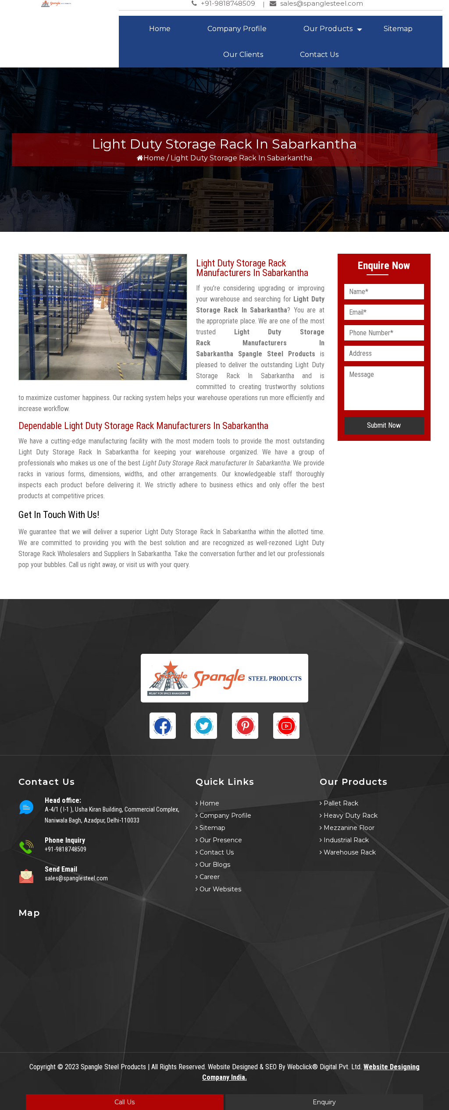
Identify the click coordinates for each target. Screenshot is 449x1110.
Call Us (124, 1102)
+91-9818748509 (65, 849)
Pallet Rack (340, 803)
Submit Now (384, 425)
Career (209, 877)
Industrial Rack (345, 840)
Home (160, 29)
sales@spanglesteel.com (76, 878)
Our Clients (243, 54)
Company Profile (237, 29)
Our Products (328, 29)
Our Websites (219, 889)
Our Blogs (214, 865)
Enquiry (324, 1102)
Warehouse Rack (349, 852)
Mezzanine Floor (348, 828)
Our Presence (220, 840)
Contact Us (319, 54)
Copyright (42, 1067)
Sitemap (398, 29)
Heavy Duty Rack (350, 815)
